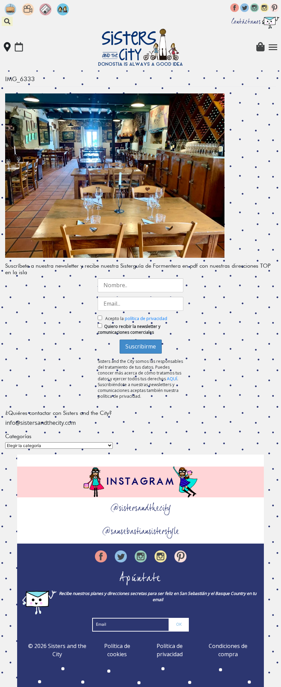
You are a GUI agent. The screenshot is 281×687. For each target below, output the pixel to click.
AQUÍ (172, 379)
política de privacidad (146, 318)
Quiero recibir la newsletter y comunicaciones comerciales (129, 329)
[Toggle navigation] (273, 47)
